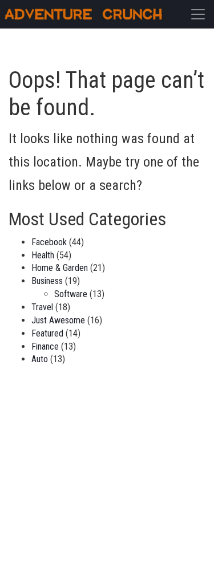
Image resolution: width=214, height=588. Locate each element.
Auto (39, 359)
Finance (45, 346)
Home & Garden (59, 267)
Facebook (49, 242)
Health (42, 255)
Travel (42, 307)
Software (70, 294)
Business (47, 280)
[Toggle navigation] (198, 14)
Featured (47, 333)
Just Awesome (58, 320)
